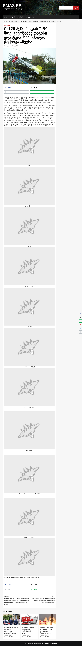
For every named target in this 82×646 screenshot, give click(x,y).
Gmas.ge (12, 5)
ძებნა (76, 7)
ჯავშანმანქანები (26, 623)
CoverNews (46, 643)
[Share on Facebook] (80, 313)
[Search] (78, 20)
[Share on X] (80, 317)
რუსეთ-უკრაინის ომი (45, 621)
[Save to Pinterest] (80, 324)
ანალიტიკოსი (8, 45)
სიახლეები (12, 17)
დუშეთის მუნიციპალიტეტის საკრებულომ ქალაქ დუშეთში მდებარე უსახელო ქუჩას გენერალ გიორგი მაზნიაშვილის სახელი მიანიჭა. (16, 600)
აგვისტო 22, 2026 (27, 636)
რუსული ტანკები (26, 618)
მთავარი (6, 17)
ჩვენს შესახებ (20, 17)
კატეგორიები (30, 17)
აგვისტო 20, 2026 (45, 636)
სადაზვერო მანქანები (27, 619)
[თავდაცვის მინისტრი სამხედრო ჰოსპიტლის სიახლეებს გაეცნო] (11, 619)
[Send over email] (80, 321)
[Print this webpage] (80, 332)
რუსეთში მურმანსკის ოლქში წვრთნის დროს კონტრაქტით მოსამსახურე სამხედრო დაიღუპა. (43, 599)
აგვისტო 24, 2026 (9, 636)
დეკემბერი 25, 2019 (18, 45)
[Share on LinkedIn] (80, 328)
